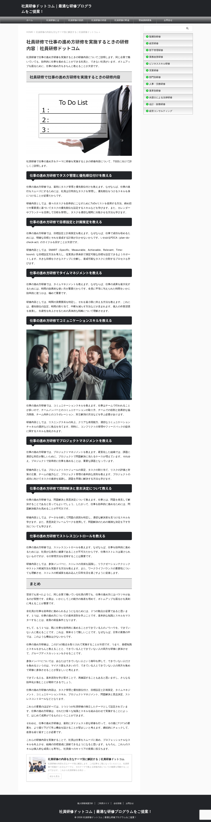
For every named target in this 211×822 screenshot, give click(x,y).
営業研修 (153, 70)
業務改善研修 (156, 56)
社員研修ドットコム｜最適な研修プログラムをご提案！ (105, 811)
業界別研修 (155, 90)
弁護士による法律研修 (160, 97)
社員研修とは (52, 20)
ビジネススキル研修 (159, 63)
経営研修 (153, 43)
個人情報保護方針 (85, 803)
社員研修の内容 (98, 20)
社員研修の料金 (121, 20)
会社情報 (117, 803)
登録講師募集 (145, 20)
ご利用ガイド (103, 803)
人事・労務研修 (157, 83)
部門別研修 (155, 77)
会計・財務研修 (157, 104)
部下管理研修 (156, 50)
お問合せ (168, 20)
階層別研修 (155, 36)
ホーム (29, 20)
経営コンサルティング (160, 110)
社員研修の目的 (75, 20)
